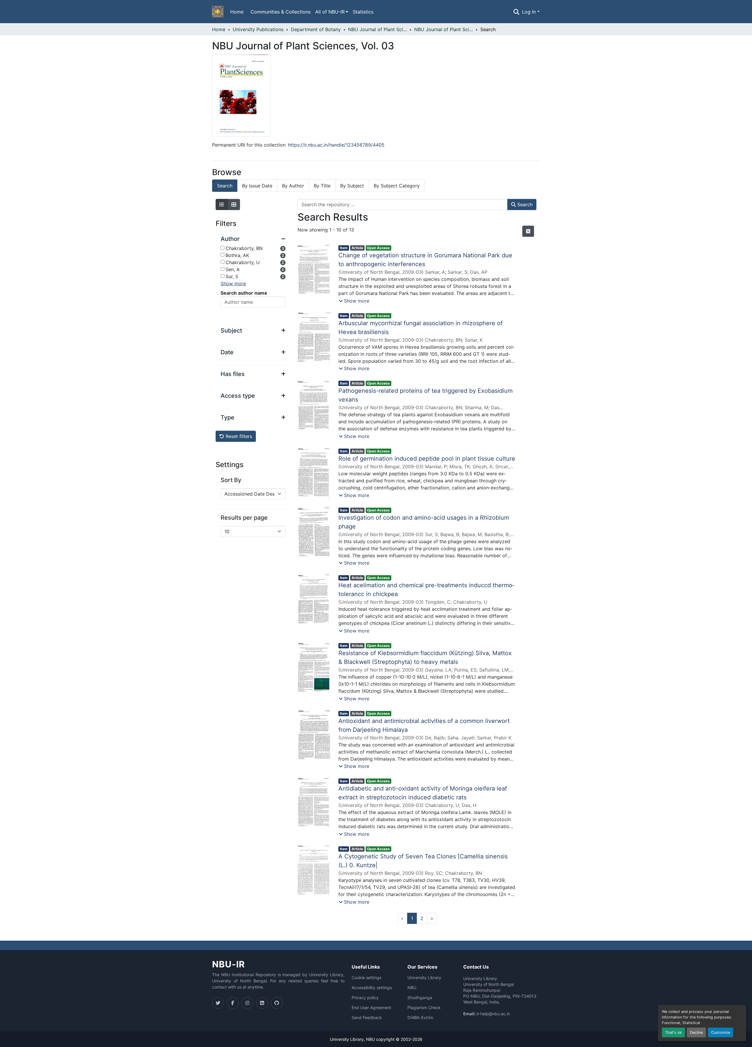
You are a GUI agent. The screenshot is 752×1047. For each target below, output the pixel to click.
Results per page (244, 517)
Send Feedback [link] (367, 1018)
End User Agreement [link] (371, 1008)
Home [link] (218, 29)
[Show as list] (222, 204)
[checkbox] (222, 248)
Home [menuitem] (237, 12)
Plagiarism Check (424, 1008)
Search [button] (524, 204)
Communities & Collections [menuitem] (280, 12)
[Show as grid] (234, 204)
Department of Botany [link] (316, 29)
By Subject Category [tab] (397, 186)
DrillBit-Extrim (420, 1018)
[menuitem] (331, 12)
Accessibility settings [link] (372, 988)
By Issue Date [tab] (257, 186)
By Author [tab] (293, 186)
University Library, (348, 1039)
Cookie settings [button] (366, 978)
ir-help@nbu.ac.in (493, 1013)
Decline (696, 1032)
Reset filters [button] (238, 436)
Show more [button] (233, 283)
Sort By (231, 480)
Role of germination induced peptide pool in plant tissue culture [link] (426, 458)
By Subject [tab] (352, 186)
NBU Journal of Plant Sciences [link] (377, 29)
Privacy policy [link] (365, 998)
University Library (424, 978)
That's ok (673, 1032)
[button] (217, 12)
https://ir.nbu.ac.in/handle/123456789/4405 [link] (336, 145)
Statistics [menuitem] (363, 12)
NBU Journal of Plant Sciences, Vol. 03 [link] (443, 29)
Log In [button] (529, 12)
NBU (411, 988)
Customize (720, 1032)
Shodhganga (419, 998)
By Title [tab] (322, 186)
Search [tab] (224, 186)
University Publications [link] (258, 29)
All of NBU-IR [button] (330, 12)
